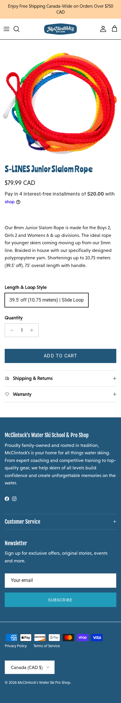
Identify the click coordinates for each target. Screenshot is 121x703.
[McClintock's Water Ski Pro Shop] (60, 29)
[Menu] (6, 28)
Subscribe (60, 600)
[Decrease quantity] (10, 330)
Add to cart (60, 356)
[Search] (19, 28)
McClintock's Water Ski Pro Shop (44, 682)
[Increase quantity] (33, 330)
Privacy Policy (16, 646)
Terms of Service (46, 646)
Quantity (14, 317)
